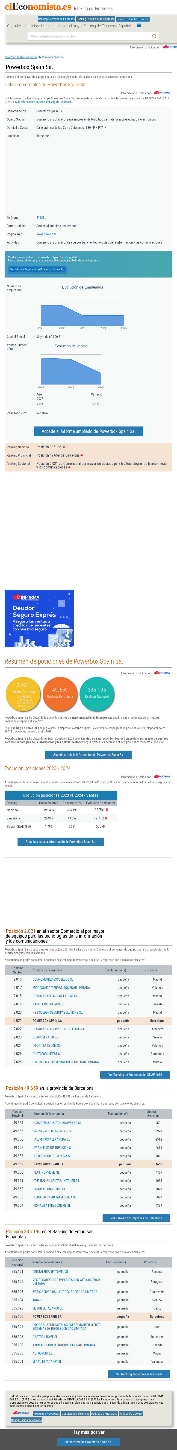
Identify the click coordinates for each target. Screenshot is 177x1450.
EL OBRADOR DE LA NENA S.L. (53, 1156)
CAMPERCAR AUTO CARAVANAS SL (57, 1123)
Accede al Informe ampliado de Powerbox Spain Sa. (88, 431)
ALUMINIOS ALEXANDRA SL (52, 1139)
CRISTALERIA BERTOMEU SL (50, 1271)
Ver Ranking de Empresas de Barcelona (136, 1218)
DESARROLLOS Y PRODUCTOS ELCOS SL (59, 1029)
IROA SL (37, 1300)
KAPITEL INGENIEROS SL (48, 1004)
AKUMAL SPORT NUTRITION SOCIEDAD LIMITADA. (64, 1345)
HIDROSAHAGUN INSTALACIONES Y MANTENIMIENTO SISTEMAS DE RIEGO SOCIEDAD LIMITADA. (66, 1326)
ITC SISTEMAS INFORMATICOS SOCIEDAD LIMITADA (66, 1062)
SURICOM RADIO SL (45, 1037)
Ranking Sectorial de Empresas (133, 19)
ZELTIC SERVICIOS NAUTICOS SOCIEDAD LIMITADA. (65, 1292)
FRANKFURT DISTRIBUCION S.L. (54, 1148)
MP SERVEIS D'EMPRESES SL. (53, 1131)
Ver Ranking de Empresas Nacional (139, 1374)
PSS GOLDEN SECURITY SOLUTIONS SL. (58, 1012)
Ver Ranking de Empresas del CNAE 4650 (135, 1075)
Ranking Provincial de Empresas (96, 19)
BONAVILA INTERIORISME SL (52, 1205)
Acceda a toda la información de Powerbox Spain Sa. (88, 755)
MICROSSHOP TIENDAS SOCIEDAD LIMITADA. (62, 988)
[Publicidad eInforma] (39, 646)
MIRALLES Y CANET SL (47, 1361)
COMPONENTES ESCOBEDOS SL (53, 979)
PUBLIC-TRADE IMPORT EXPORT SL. (55, 996)
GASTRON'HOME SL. (47, 1172)
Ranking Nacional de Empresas (56, 19)
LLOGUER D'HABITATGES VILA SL (55, 1197)
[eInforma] (20, 1411)
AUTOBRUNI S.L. (42, 1353)
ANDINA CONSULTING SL (49, 1189)
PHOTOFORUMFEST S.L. (48, 1054)
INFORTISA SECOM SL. (47, 1045)
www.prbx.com (46, 234)
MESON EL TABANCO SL (47, 1308)
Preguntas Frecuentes (47, 1413)
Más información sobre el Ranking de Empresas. (43, 102)
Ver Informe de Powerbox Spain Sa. (88, 1442)
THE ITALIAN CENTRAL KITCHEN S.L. (57, 1181)
